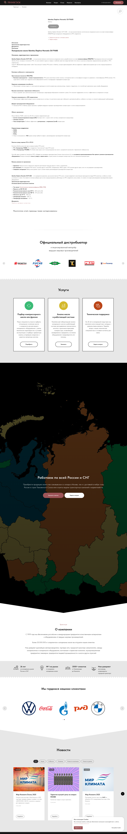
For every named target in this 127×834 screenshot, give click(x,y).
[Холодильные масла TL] (72, 263)
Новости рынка (87, 761)
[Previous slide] (4, 263)
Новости (69, 2)
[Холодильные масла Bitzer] (55, 263)
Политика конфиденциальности (81, 823)
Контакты (78, 2)
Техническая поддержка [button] (98, 314)
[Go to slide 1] (62, 719)
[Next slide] (123, 263)
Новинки (60, 761)
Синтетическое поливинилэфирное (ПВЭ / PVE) (33, 187)
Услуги (56, 2)
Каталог (48, 2)
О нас (62, 2)
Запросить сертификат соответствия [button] (21, 203)
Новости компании (73, 761)
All (36, 761)
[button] (53, 495)
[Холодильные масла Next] (89, 263)
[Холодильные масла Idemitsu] (20, 263)
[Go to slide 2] (64, 719)
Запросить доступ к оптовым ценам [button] (59, 37)
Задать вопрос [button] (53, 39)
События (51, 761)
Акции (42, 761)
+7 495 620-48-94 (105, 2)
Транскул (16, 7)
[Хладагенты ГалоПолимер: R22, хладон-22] (107, 263)
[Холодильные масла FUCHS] (37, 263)
